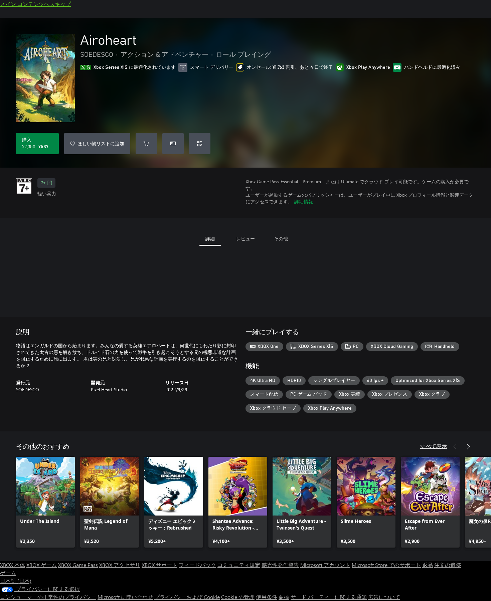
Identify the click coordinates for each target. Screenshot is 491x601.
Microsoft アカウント (325, 564)
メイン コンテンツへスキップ (35, 3)
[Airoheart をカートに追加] (146, 143)
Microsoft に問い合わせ (125, 596)
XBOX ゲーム (41, 564)
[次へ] (468, 446)
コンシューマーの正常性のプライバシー (48, 596)
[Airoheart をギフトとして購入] (173, 143)
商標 (284, 596)
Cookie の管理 (238, 596)
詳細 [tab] (210, 238)
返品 (427, 564)
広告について (384, 596)
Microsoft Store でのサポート (386, 564)
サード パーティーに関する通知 (329, 596)
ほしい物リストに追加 (100, 143)
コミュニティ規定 (238, 564)
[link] (45, 502)
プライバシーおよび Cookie (187, 596)
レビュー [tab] (245, 238)
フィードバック (197, 564)
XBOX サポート (159, 564)
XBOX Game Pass (78, 564)
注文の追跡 (447, 564)
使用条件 (266, 596)
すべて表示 (433, 445)
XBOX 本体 (12, 564)
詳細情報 (303, 201)
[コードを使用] (199, 143)
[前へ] (455, 446)
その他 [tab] (281, 238)
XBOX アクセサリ (119, 564)
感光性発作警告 (280, 564)
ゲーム (8, 572)
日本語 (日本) (15, 580)
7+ (43, 183)
